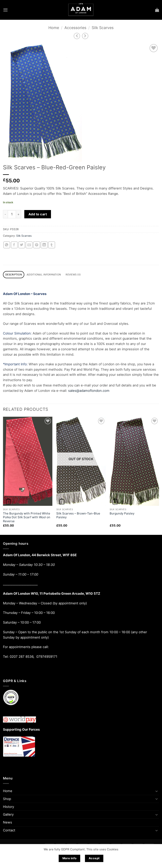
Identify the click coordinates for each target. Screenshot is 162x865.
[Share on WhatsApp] (6, 244)
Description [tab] (13, 274)
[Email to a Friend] (29, 244)
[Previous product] (85, 36)
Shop (7, 799)
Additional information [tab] (44, 274)
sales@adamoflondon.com (88, 391)
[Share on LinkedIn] (44, 244)
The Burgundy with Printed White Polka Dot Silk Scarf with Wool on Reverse (26, 517)
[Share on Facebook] (14, 244)
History (8, 807)
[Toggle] (156, 791)
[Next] (159, 475)
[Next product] (77, 36)
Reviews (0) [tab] (73, 274)
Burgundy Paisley (122, 513)
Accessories (75, 27)
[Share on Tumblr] (51, 244)
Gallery (8, 814)
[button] (5, 10)
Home (53, 27)
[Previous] (3, 475)
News (7, 822)
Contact (9, 830)
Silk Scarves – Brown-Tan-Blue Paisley (78, 515)
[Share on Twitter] (21, 244)
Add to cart (37, 214)
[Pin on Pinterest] (36, 244)
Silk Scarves (103, 27)
